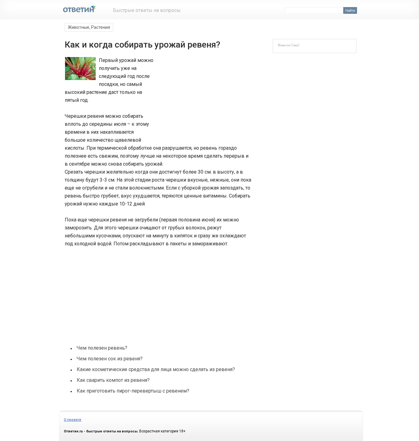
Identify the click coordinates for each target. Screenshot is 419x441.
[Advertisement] (201, 97)
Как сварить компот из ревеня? (113, 380)
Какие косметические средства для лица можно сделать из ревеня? (156, 369)
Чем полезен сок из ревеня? (110, 359)
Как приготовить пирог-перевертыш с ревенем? (133, 391)
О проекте (72, 420)
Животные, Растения (89, 27)
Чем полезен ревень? (102, 348)
